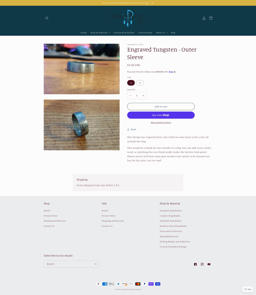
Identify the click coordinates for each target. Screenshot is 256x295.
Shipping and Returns (55, 220)
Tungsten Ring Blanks (171, 210)
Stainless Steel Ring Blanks (173, 226)
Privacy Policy (51, 215)
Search (47, 210)
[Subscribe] (95, 264)
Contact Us (49, 226)
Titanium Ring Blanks (171, 220)
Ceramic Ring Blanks (170, 215)
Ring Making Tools (169, 236)
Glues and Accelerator (171, 231)
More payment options (161, 122)
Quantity (131, 89)
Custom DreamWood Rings (173, 246)
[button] (47, 18)
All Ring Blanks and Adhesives (175, 241)
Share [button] (133, 129)
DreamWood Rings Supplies (131, 289)
